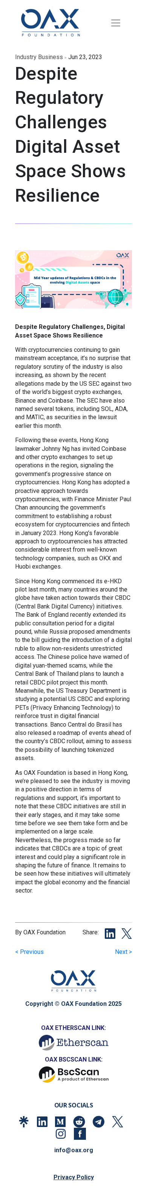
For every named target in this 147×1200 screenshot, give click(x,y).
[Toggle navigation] (116, 23)
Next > (123, 951)
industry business (39, 57)
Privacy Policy (74, 1177)
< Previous (29, 951)
